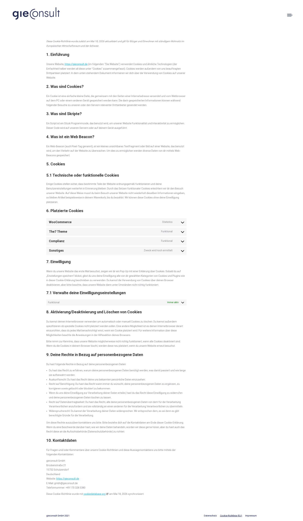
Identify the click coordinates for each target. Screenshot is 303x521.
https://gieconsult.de (76, 64)
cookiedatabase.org (95, 494)
